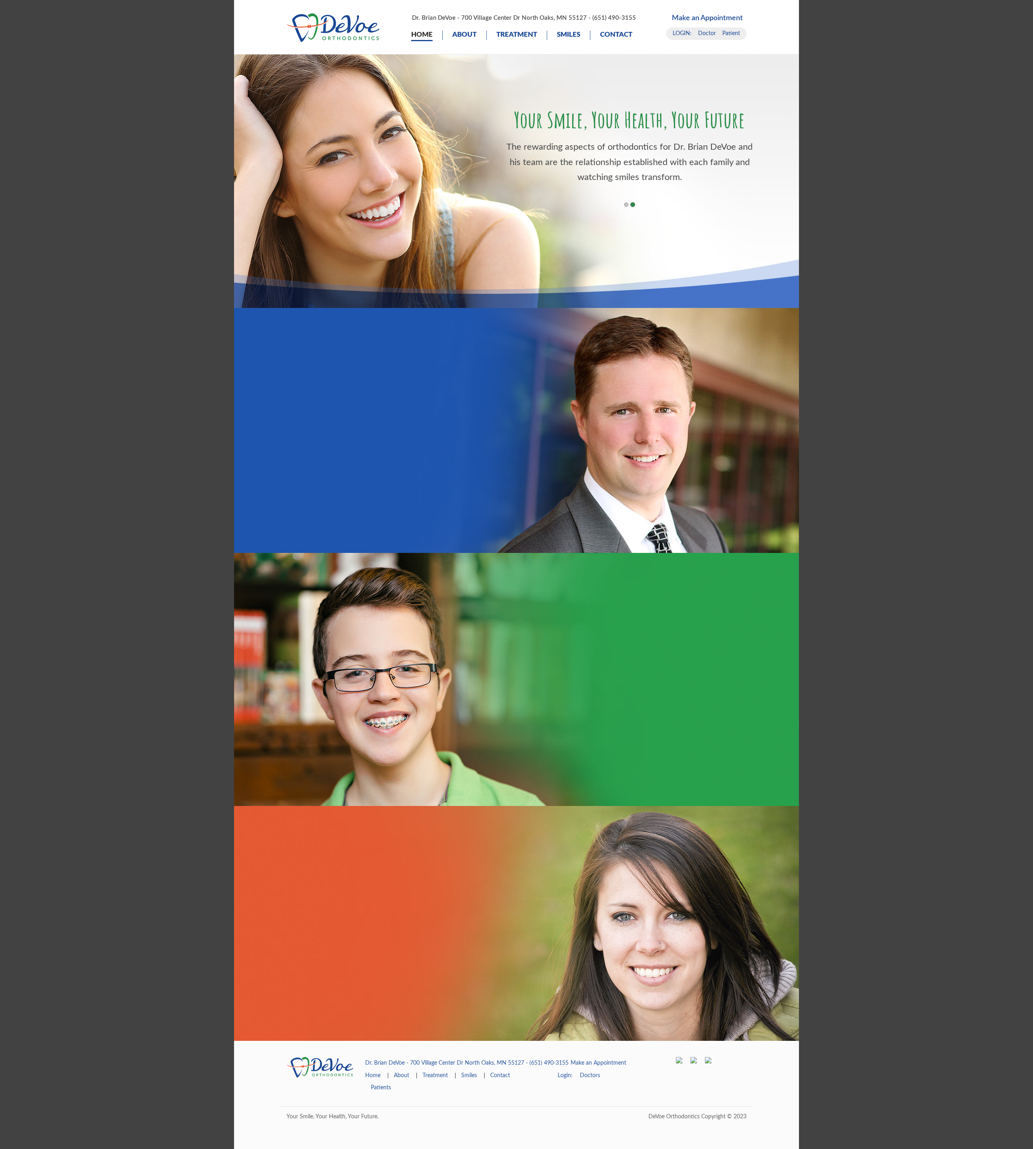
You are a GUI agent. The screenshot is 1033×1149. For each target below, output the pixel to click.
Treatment (516, 34)
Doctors (590, 1075)
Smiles (568, 34)
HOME (422, 34)
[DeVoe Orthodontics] (332, 27)
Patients (381, 1087)
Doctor (707, 33)
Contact (616, 34)
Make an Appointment (707, 18)
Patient (731, 33)
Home (373, 1075)
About (464, 34)
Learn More (353, 481)
